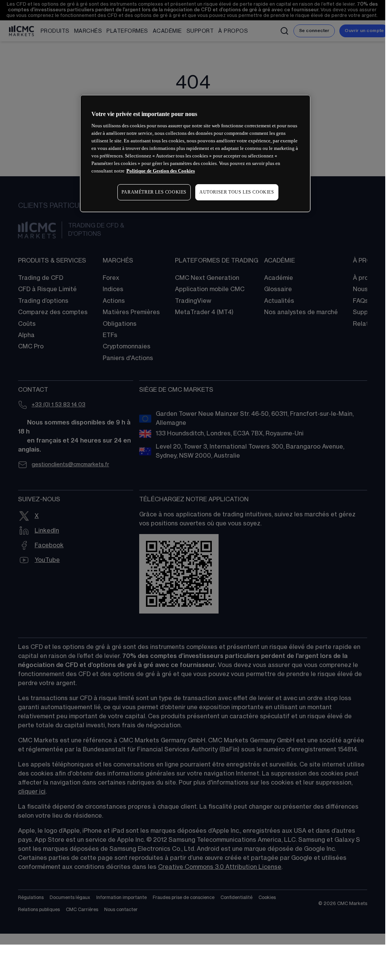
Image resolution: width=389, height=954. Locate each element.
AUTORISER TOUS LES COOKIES (236, 192)
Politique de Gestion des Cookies (160, 171)
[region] (195, 153)
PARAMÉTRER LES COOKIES (154, 192)
